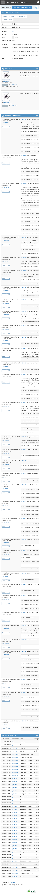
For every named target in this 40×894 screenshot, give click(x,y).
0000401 (23, 287)
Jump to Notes (21, 16)
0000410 (23, 119)
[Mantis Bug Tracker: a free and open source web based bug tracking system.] (31, 891)
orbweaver (6, 81)
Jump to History (7, 20)
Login (14, 7)
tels (13, 31)
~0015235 (14, 106)
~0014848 (14, 85)
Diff (9, 127)
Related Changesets (9, 16)
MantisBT (12, 882)
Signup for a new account (24, 7)
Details (4, 127)
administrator (10, 886)
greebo (5, 724)
